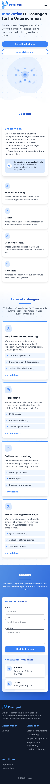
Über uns (6, 730)
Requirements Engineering (33, 744)
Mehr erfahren (12, 375)
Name (7, 607)
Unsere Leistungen (25, 52)
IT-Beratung (33, 734)
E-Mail (7, 618)
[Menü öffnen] (45, 4)
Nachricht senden (25, 649)
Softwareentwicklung (37, 730)
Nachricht (9, 628)
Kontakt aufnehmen (25, 44)
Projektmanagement (37, 738)
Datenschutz (8, 768)
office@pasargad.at (23, 685)
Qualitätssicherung (36, 749)
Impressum (7, 764)
